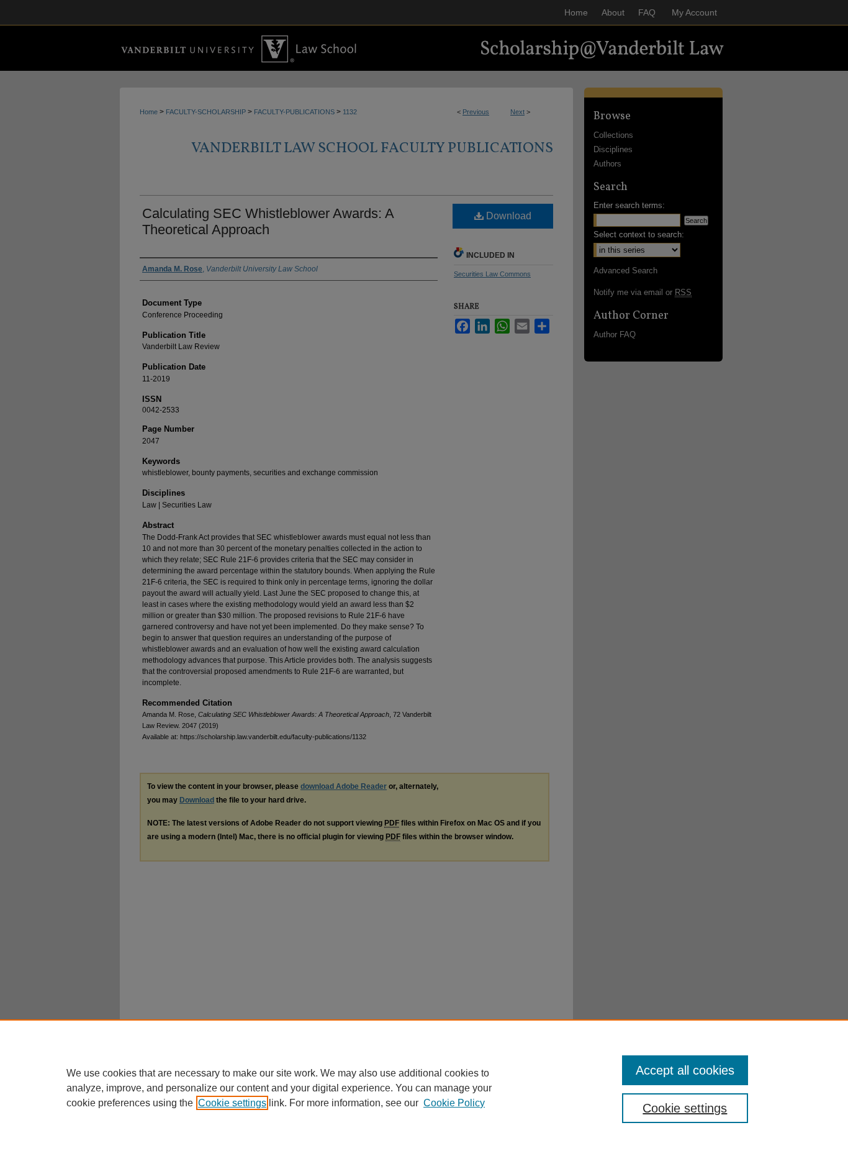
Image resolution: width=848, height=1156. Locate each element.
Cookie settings (232, 1103)
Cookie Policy (454, 1103)
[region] (424, 1087)
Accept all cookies (685, 1070)
